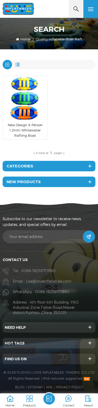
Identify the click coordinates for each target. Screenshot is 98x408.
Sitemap (35, 387)
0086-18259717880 (38, 270)
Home (25, 39)
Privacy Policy (69, 387)
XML (49, 387)
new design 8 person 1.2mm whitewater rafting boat (25, 130)
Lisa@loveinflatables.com (48, 281)
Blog (20, 387)
